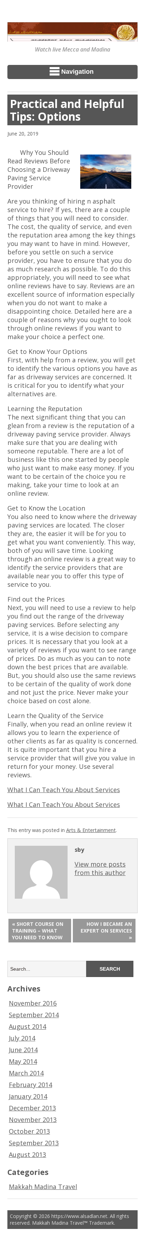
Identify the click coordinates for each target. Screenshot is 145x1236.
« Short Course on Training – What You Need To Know (37, 931)
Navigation (77, 71)
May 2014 (23, 1061)
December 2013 (32, 1108)
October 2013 (29, 1131)
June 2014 (23, 1049)
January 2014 (28, 1096)
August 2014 (27, 1026)
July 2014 (22, 1038)
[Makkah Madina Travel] (72, 37)
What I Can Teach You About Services (63, 789)
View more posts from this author (100, 868)
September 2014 (34, 1015)
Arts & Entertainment (91, 830)
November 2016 (33, 1003)
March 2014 (26, 1073)
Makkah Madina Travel (43, 1186)
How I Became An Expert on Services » (106, 931)
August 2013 (27, 1154)
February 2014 (30, 1084)
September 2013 (34, 1143)
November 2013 (33, 1119)
